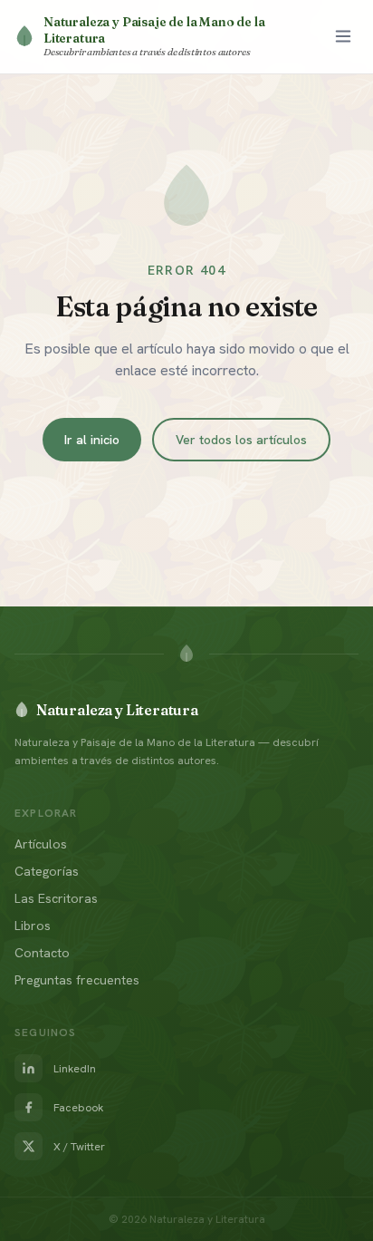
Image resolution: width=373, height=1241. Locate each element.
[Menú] (343, 36)
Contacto (42, 953)
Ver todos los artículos (241, 439)
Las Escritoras (56, 898)
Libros (32, 925)
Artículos (40, 844)
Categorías (46, 871)
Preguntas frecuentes (76, 980)
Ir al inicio (92, 439)
